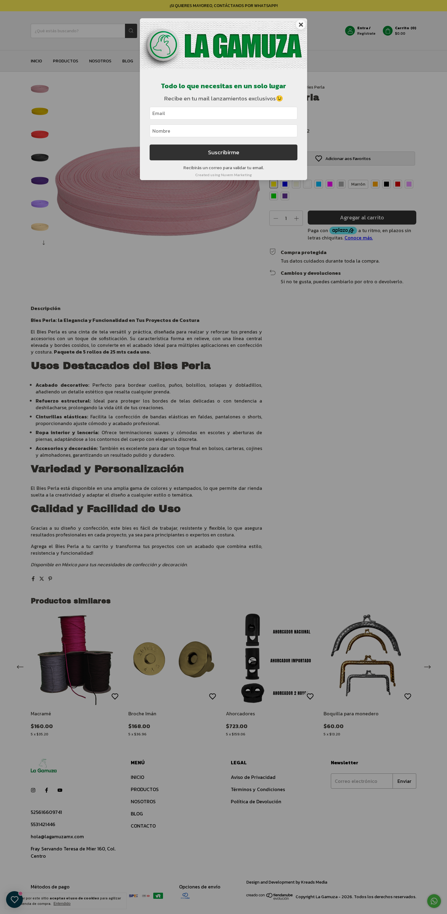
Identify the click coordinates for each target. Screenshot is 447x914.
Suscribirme (223, 152)
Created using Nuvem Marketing (223, 175)
